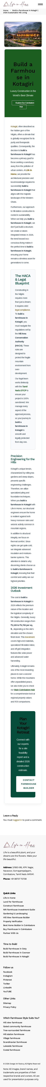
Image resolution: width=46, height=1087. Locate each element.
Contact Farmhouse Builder (28, 784)
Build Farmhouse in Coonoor (16, 952)
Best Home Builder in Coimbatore (19, 925)
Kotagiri (14, 126)
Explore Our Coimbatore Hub (25, 105)
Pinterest (7, 980)
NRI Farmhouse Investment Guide (19, 909)
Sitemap (7, 1003)
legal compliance (22, 310)
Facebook (7, 972)
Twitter (6, 983)
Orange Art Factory (17, 1064)
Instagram (8, 976)
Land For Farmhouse (13, 902)
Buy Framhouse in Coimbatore (17, 929)
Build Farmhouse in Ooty (14, 948)
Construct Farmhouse (13, 905)
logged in (17, 820)
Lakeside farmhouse (12, 1046)
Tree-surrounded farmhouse (16, 1030)
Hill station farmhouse (13, 1034)
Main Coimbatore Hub (24, 690)
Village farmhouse (11, 1038)
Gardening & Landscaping (15, 913)
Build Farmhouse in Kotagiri (16, 956)
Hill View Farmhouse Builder (16, 917)
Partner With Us (10, 933)
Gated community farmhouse (17, 1026)
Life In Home (9, 898)
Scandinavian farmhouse (15, 1042)
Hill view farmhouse (12, 1022)
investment (29, 637)
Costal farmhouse (11, 1050)
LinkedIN (7, 987)
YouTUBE (7, 991)
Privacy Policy (9, 1007)
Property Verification (12, 921)
